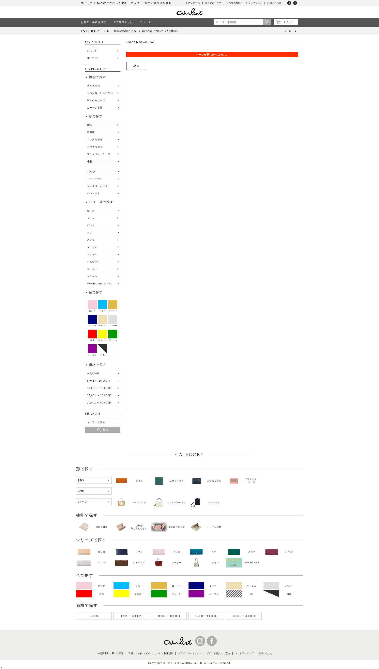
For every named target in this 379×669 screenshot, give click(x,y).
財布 (90, 125)
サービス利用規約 (163, 653)
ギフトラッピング (244, 653)
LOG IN (92, 50)
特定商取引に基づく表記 (111, 653)
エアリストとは (123, 22)
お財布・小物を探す (93, 22)
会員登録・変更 (213, 3)
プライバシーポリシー (190, 653)
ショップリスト (254, 3)
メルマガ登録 (233, 3)
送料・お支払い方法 (139, 653)
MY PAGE (92, 58)
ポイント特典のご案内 (218, 653)
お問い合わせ (274, 3)
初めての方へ (193, 3)
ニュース (145, 22)
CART (288, 22)
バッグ (91, 171)
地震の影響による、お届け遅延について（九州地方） (147, 31)
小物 (90, 161)
